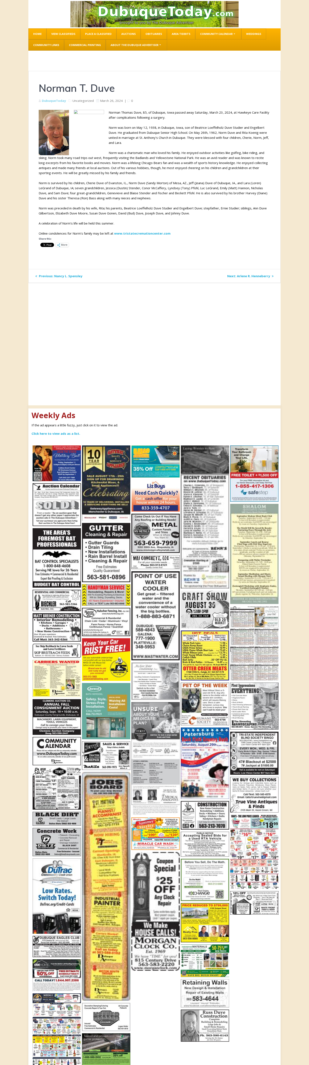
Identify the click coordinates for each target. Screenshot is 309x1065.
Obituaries (153, 34)
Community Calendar (216, 34)
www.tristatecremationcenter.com (142, 233)
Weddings (253, 34)
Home (37, 34)
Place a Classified (98, 34)
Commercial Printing (85, 45)
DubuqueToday (54, 100)
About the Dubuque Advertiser (134, 45)
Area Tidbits (181, 34)
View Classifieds (63, 34)
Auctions (128, 34)
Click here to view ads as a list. (56, 433)
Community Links (46, 45)
